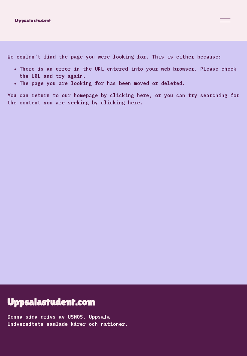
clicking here (129, 95)
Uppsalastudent (33, 20)
